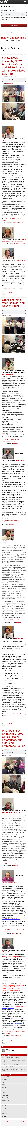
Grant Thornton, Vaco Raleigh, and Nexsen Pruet (13, 302)
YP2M (7, 863)
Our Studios (9, 1121)
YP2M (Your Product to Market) (11, 812)
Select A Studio (14, 25)
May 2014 (4, 1116)
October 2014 (5, 1103)
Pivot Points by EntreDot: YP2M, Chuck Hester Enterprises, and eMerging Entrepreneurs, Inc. (14, 738)
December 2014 (5, 1097)
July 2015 (4, 1082)
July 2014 (4, 1111)
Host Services (16, 1121)
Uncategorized (8, 292)
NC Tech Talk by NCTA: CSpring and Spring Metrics (13, 1066)
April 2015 (4, 1090)
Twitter (13, 218)
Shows (12, 40)
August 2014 (4, 1108)
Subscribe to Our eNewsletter (19, 1123)
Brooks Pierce (10, 288)
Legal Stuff (21, 1121)
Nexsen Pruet (19, 638)
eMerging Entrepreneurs (12, 1031)
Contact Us (10, 1123)
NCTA (4, 140)
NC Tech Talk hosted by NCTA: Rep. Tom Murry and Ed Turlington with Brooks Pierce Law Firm (13, 66)
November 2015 (5, 1076)
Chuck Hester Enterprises (9, 882)
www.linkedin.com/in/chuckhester (11, 919)
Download (10, 83)
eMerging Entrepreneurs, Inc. (10, 952)
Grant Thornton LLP (8, 374)
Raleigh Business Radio (13, 37)
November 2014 (5, 1100)
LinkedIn (4, 220)
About (6, 40)
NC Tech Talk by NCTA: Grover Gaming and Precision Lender (13, 1061)
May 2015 (4, 1087)
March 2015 (4, 1092)
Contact (18, 40)
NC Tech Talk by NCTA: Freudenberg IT (10, 1064)
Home (24, 40)
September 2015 (5, 1079)
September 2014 (5, 1105)
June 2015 (4, 1084)
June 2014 (4, 1113)
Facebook (18, 218)
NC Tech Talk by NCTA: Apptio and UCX (10, 1057)
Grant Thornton (10, 439)
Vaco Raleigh (10, 619)
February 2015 (5, 1095)
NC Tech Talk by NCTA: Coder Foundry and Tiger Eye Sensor (13, 1070)
